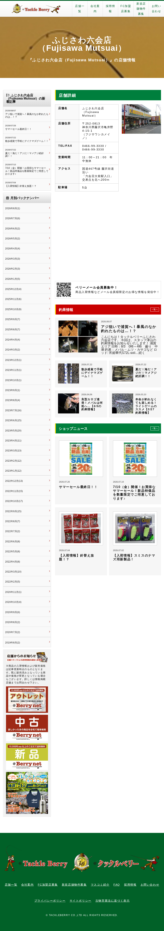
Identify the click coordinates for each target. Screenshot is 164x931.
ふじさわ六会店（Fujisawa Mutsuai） (82, 44)
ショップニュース (108, 429)
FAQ (116, 884)
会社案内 (95, 8)
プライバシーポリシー (50, 900)
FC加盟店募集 (125, 8)
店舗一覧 (79, 8)
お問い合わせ (156, 8)
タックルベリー (36, 9)
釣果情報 (108, 310)
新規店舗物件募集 (141, 8)
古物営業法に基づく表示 (112, 900)
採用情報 (110, 8)
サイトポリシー (80, 900)
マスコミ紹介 (100, 884)
